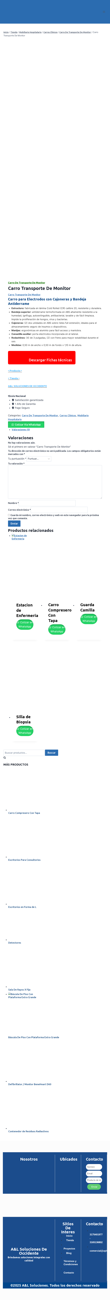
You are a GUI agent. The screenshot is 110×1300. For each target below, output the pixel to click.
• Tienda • (13, 378)
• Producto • (15, 370)
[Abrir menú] (104, 12)
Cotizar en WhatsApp (25, 624)
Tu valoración (16, 463)
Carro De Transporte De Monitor (26, 282)
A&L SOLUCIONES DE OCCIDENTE (27, 386)
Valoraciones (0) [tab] (21, 429)
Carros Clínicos (68, 415)
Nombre (13, 503)
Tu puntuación (17, 458)
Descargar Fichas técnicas (50, 360)
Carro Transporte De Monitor (24, 294)
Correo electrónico (19, 509)
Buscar (52, 752)
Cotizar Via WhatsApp (28, 424)
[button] (26, 424)
